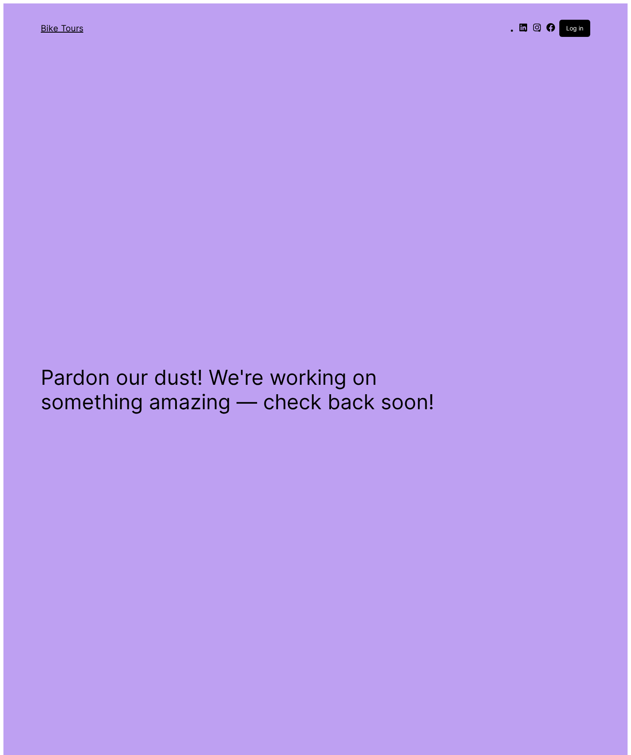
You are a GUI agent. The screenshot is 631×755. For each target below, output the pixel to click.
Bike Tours (62, 28)
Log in (574, 28)
